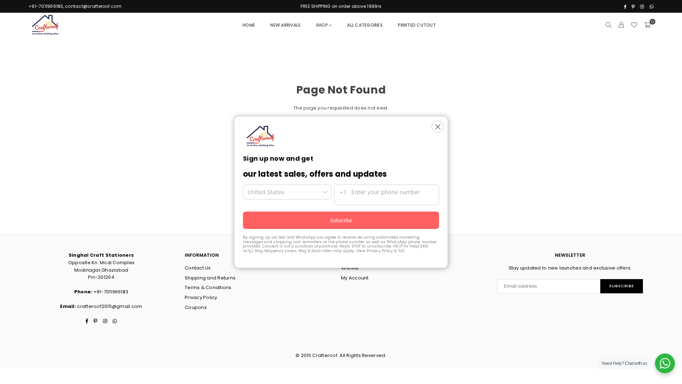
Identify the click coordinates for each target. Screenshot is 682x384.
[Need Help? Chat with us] (665, 363)
